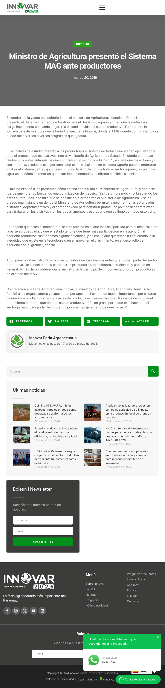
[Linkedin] (42, 611)
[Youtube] (33, 611)
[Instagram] (16, 611)
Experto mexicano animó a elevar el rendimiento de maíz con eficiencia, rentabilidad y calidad (56, 432)
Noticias (82, 44)
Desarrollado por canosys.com (98, 679)
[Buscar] (153, 371)
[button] (102, 7)
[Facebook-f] (7, 611)
